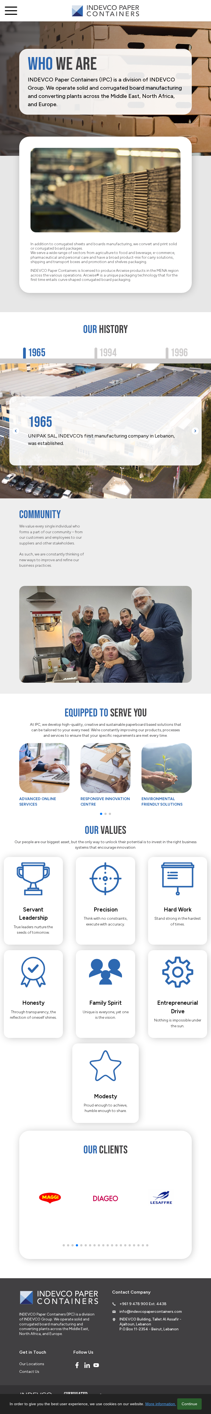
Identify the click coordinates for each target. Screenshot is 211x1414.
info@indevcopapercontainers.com (151, 1311)
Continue (189, 1404)
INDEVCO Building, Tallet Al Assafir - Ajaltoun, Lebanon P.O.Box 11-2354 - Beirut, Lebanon (150, 1324)
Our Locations (31, 1364)
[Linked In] (87, 1365)
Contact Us (29, 1371)
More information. (160, 1404)
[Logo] (105, 11)
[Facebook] (76, 1365)
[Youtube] (96, 1365)
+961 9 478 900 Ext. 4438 (143, 1304)
